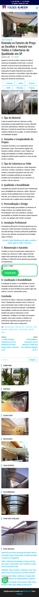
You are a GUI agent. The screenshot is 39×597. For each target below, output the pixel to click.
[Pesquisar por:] (19, 360)
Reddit (8, 88)
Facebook (8, 83)
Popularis (19, 594)
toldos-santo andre (20, 327)
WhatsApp (19, 88)
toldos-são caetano (13, 329)
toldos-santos (29, 327)
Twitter (20, 83)
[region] (19, 102)
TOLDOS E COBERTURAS (6, 40)
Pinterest (31, 83)
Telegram (31, 88)
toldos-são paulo (23, 329)
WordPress (26, 591)
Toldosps (16, 57)
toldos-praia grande (9, 327)
